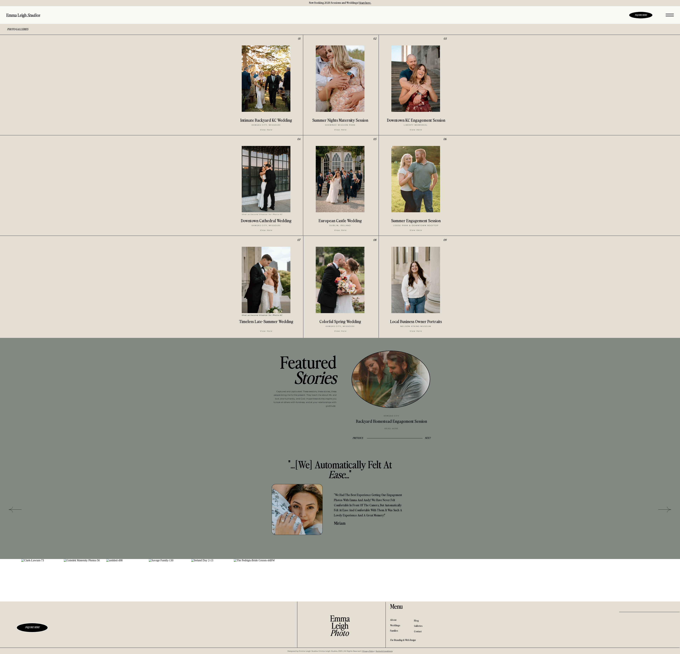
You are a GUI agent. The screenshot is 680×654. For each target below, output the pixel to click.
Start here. (365, 2)
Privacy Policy (368, 651)
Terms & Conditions (384, 651)
